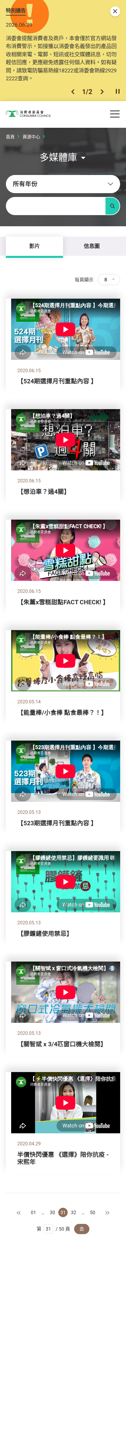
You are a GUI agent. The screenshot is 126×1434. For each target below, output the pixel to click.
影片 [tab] (34, 245)
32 (73, 1212)
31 (63, 1212)
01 (33, 1212)
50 (92, 1212)
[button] (72, 91)
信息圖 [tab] (92, 245)
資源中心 (31, 137)
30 (52, 1212)
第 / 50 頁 (53, 1229)
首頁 (10, 137)
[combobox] (63, 184)
